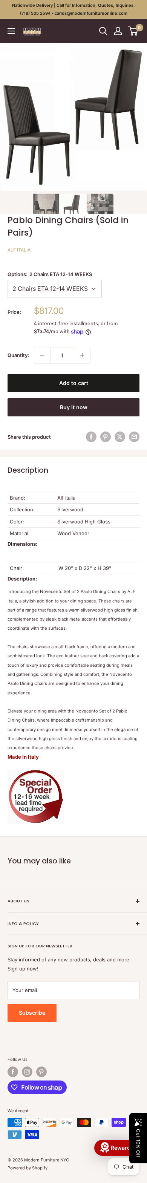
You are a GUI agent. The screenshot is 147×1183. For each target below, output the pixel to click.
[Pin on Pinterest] (105, 437)
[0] (133, 31)
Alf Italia (19, 250)
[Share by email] (134, 437)
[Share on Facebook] (91, 437)
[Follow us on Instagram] (27, 1072)
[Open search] (103, 31)
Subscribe (32, 1012)
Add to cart (73, 383)
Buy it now (73, 407)
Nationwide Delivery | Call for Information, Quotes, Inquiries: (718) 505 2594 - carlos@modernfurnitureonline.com (73, 9)
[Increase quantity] (82, 355)
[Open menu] (11, 31)
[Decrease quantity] (42, 355)
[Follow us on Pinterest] (41, 1072)
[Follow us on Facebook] (13, 1072)
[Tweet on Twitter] (120, 437)
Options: (50, 274)
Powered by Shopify (27, 1168)
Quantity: (18, 355)
